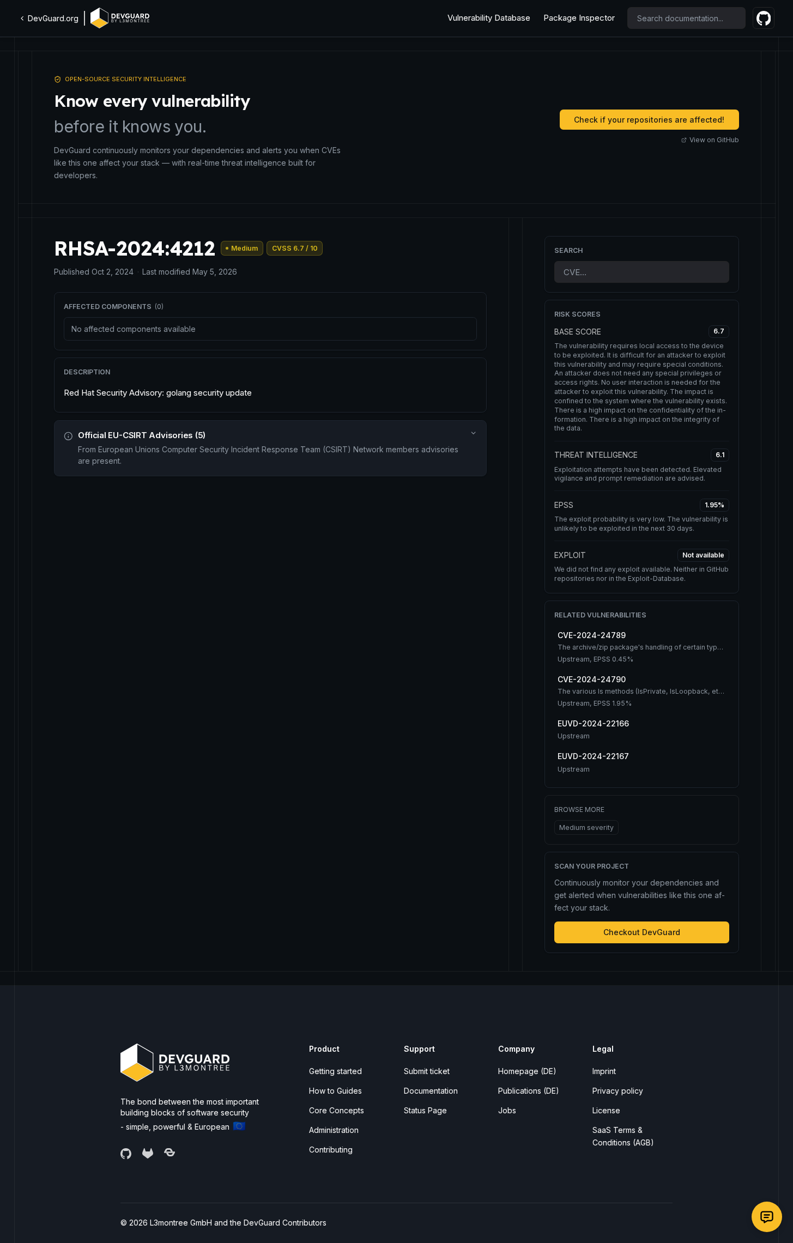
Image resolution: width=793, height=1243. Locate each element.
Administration (334, 1130)
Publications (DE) (528, 1090)
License (606, 1110)
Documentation (431, 1090)
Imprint (604, 1071)
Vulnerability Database (488, 18)
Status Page (425, 1110)
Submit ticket (427, 1071)
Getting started (335, 1071)
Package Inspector (579, 18)
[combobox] (686, 18)
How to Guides (335, 1090)
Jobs (507, 1110)
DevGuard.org (53, 18)
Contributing (331, 1149)
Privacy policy (617, 1090)
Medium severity (586, 827)
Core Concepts (336, 1110)
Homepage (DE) (527, 1071)
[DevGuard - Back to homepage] (119, 18)
